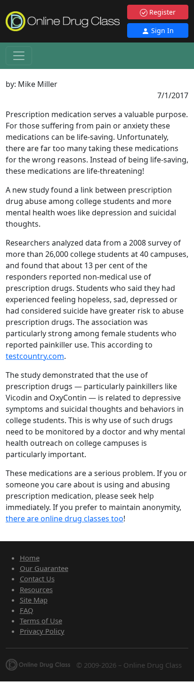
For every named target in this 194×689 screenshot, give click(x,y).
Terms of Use (41, 620)
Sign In (161, 30)
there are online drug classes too (64, 518)
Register (161, 12)
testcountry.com (35, 356)
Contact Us (37, 578)
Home (30, 557)
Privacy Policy (42, 631)
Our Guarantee (44, 568)
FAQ (26, 610)
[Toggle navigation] (19, 55)
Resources (36, 589)
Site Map (34, 599)
